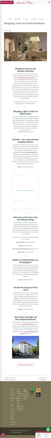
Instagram (26, 393)
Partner (19, 398)
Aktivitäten (17, 19)
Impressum (20, 410)
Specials (41, 19)
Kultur (34, 19)
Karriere (19, 397)
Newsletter (26, 397)
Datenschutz (20, 408)
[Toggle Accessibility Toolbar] (3, 435)
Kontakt (19, 391)
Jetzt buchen (7, 2)
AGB (18, 402)
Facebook (25, 395)
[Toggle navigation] (49, 2)
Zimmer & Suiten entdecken (25, 364)
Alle (11, 19)
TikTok (25, 398)
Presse (18, 400)
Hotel (26, 19)
